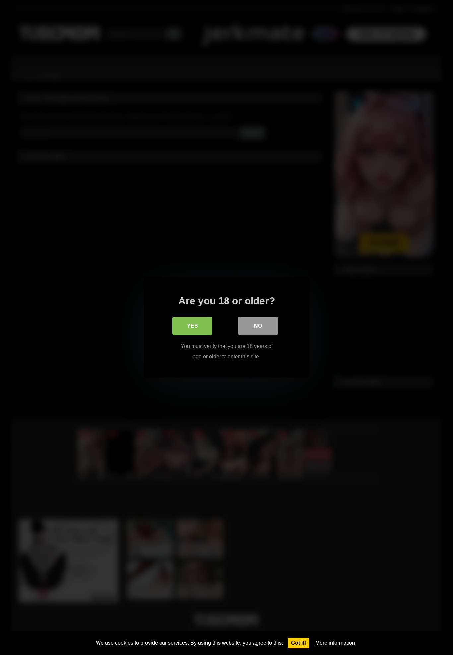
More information (335, 643)
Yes (192, 325)
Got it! (298, 643)
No (258, 325)
